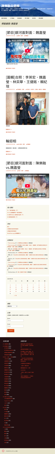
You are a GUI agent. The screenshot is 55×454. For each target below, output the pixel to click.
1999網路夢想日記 (8, 398)
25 (16, 291)
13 (27, 287)
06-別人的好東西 (6, 427)
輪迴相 (11, 140)
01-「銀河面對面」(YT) (12, 210)
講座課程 (6, 425)
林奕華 (32, 89)
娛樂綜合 (6, 367)
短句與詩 (6, 440)
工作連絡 (12, 18)
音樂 (22, 35)
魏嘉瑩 (26, 35)
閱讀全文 (9, 129)
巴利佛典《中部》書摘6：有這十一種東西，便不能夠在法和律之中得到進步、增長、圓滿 (27, 354)
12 (21, 287)
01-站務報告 (5, 344)
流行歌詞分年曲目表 (8, 350)
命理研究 (6, 363)
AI (4, 429)
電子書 (34, 18)
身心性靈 (20, 144)
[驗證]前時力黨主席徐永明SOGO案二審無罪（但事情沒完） (27, 345)
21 (33, 289)
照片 (5, 418)
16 (44, 287)
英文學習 (6, 420)
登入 (8, 226)
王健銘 (36, 89)
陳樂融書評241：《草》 (26, 368)
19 (21, 289)
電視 (19, 35)
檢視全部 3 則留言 (11, 68)
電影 (5, 390)
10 (10, 287)
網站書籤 (41, 18)
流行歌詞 (6, 348)
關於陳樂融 (4, 18)
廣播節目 (6, 414)
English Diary (7, 401)
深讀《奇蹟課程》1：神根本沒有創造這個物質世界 (27, 376)
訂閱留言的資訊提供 (11, 231)
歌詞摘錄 (19, 18)
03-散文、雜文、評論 (7, 357)
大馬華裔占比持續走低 (23, 243)
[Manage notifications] (3, 451)
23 (44, 289)
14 (33, 287)
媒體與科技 (6, 370)
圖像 (5, 431)
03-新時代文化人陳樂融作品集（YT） (15, 214)
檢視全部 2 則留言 (11, 200)
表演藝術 (19, 89)
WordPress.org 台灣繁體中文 (14, 233)
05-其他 (4, 407)
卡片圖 (5, 411)
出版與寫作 (6, 361)
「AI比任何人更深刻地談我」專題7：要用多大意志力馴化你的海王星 (28, 255)
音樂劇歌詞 (6, 354)
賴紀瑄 (40, 89)
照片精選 (27, 18)
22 (39, 289)
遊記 (5, 405)
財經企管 (6, 383)
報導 (5, 433)
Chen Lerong (11, 243)
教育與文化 (6, 374)
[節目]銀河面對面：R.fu (26, 349)
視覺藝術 (6, 381)
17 (10, 289)
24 (10, 291)
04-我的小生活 (6, 396)
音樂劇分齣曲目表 (8, 352)
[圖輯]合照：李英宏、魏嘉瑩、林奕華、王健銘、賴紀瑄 (26, 82)
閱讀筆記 (6, 388)
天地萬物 (6, 365)
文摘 (5, 438)
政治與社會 (6, 372)
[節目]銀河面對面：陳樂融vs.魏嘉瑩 (26, 165)
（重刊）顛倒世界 (25, 365)
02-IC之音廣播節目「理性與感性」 (15, 212)
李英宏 (28, 89)
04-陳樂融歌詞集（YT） (12, 217)
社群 (5, 442)
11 (16, 287)
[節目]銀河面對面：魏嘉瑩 (26, 32)
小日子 (5, 403)
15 (39, 287)
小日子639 (23, 370)
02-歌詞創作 (5, 346)
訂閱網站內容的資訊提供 (12, 229)
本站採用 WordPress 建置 (11, 451)
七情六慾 (6, 359)
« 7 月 (15, 295)
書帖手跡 (6, 416)
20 (27, 289)
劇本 (5, 409)
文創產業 (6, 376)
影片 (5, 435)
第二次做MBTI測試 (22, 272)
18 (16, 289)
